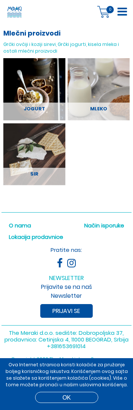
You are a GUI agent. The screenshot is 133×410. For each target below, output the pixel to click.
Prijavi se (66, 311)
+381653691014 (66, 346)
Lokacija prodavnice (36, 237)
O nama (20, 225)
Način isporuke (104, 225)
